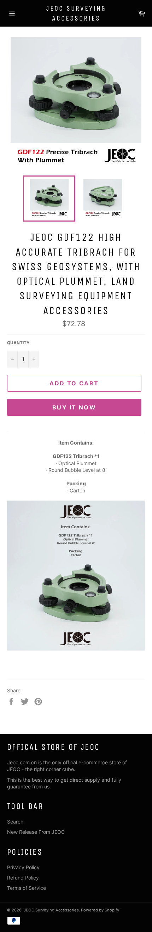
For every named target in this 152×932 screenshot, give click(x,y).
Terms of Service (26, 888)
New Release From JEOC (36, 832)
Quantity (18, 342)
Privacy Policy (23, 867)
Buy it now (74, 407)
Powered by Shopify (100, 910)
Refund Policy (23, 878)
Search (15, 822)
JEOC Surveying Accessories (76, 13)
